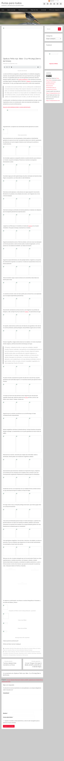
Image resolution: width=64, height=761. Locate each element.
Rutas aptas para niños (19, 648)
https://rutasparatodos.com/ (53, 93)
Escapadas (7, 648)
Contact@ (43, 9)
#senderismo (19, 655)
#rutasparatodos (12, 655)
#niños (25, 653)
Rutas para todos (12, 3)
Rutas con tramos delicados (18, 650)
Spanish (52, 0)
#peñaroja (34, 653)
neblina (26, 311)
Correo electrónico (8, 717)
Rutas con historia (36, 648)
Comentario (6, 693)
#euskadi (33, 651)
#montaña (11, 653)
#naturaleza (21, 653)
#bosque (13, 651)
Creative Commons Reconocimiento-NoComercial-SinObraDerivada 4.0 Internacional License (51, 85)
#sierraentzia (25, 655)
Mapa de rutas (34, 9)
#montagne (5, 653)
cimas (26, 397)
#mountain (16, 653)
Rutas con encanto (28, 648)
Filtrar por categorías (54, 9)
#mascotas (37, 651)
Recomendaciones (23, 9)
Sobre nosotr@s (11, 9)
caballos (28, 81)
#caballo (22, 651)
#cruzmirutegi (27, 651)
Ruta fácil (12, 648)
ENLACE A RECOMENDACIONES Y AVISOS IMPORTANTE (16, 107)
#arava (9, 651)
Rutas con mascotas (7, 650)
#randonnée (5, 655)
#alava (6, 651)
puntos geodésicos (23, 79)
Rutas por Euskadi (28, 650)
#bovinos (18, 651)
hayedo (30, 226)
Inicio (3, 9)
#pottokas (39, 653)
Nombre (5, 713)
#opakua (29, 653)
